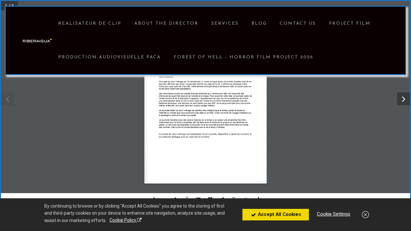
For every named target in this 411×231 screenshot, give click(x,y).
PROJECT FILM (350, 23)
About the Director (166, 23)
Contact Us (298, 23)
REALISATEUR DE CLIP (89, 23)
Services (225, 23)
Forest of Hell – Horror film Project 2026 (243, 57)
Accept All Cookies (279, 214)
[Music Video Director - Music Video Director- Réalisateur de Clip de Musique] (37, 40)
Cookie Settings (333, 214)
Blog (259, 23)
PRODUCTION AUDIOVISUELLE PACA (109, 57)
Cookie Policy (123, 220)
